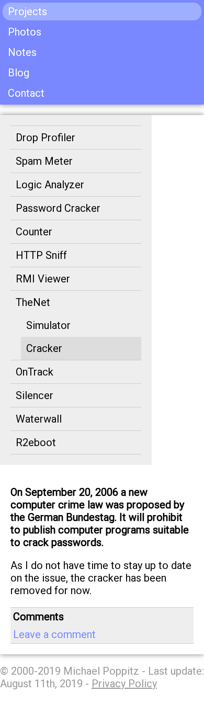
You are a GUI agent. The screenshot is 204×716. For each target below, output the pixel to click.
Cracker (44, 348)
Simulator (48, 325)
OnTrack (34, 372)
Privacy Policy (124, 683)
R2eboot (36, 442)
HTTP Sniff (41, 255)
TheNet (33, 302)
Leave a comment (54, 634)
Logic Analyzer (50, 184)
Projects (27, 11)
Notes (22, 52)
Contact (26, 93)
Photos (24, 32)
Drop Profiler (45, 137)
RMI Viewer (43, 278)
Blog (18, 72)
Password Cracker (58, 208)
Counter (34, 231)
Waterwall (39, 419)
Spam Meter (44, 161)
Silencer (34, 395)
